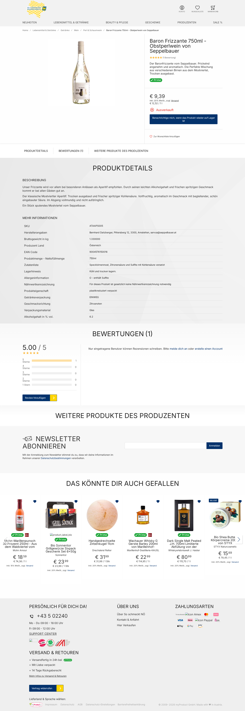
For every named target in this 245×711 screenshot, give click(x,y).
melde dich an (178, 348)
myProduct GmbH (185, 704)
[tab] (86, 375)
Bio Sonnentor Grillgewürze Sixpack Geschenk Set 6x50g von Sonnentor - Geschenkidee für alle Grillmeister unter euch (60, 553)
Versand (175, 100)
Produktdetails (36, 150)
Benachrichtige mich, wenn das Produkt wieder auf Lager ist (183, 119)
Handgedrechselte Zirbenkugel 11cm (102, 542)
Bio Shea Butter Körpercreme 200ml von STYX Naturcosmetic (225, 542)
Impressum (51, 704)
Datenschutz (67, 704)
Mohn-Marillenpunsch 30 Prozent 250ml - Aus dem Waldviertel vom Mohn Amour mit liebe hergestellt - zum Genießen (20, 548)
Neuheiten (29, 22)
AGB (80, 704)
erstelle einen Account (208, 348)
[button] (35, 501)
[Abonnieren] (214, 445)
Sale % (217, 22)
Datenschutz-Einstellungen (100, 704)
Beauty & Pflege (117, 22)
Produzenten (187, 22)
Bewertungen (70, 150)
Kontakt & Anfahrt (128, 619)
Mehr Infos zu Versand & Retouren (47, 675)
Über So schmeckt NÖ (131, 614)
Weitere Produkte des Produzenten (121, 150)
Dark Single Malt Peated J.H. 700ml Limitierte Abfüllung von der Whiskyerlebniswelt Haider (184, 546)
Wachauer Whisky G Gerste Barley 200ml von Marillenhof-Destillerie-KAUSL (143, 545)
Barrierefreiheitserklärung (131, 704)
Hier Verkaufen (126, 625)
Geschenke (152, 22)
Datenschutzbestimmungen (56, 458)
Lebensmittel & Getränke (71, 22)
